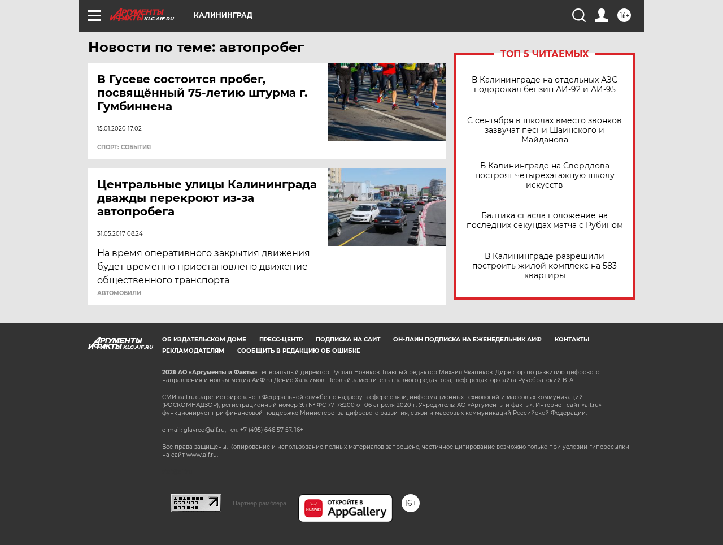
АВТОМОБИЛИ (119, 293)
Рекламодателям (193, 350)
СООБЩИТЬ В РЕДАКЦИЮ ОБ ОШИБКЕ (298, 350)
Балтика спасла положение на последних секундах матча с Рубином (545, 220)
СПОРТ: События (124, 147)
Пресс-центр (281, 339)
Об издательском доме (204, 339)
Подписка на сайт (348, 339)
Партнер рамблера (259, 503)
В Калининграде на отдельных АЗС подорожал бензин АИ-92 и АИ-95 (544, 84)
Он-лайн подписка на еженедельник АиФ (467, 339)
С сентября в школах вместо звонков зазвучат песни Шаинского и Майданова (544, 130)
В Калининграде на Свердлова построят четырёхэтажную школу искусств (545, 175)
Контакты (572, 339)
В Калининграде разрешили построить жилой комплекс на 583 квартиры (544, 266)
